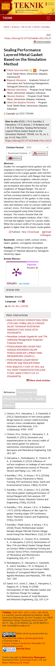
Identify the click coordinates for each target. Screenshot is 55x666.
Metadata (9, 405)
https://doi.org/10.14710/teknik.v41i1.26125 (28, 38)
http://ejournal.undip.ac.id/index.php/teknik (22, 638)
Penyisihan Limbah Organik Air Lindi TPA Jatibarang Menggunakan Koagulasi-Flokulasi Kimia (26, 339)
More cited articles (39, 380)
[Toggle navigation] (48, 18)
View (24, 231)
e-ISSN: (38, 612)
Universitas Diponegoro (33, 657)
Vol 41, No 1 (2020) (31, 27)
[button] (5, 113)
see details (24, 283)
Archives (15, 27)
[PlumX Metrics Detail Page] (16, 272)
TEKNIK (7, 18)
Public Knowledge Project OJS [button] (28, 659)
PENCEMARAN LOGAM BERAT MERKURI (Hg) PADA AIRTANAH (23, 361)
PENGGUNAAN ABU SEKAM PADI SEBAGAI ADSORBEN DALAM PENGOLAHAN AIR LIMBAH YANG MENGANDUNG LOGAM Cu (24, 351)
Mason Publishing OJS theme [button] (15, 662)
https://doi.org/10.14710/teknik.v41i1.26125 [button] (28, 140)
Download (33, 231)
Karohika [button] (46, 27)
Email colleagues (45, 233)
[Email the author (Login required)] (18, 76)
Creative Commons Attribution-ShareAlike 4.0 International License (23, 644)
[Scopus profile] (34, 70)
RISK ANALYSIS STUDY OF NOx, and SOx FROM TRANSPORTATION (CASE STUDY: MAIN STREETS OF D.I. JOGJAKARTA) (26, 371)
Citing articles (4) (27, 392)
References (9, 392)
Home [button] (6, 27)
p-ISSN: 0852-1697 (19, 612)
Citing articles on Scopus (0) (18, 398)
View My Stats (23, 648)
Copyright (40, 398)
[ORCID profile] (31, 70)
